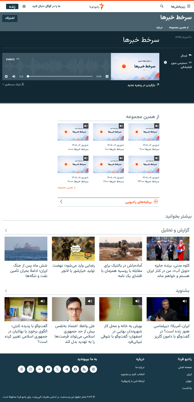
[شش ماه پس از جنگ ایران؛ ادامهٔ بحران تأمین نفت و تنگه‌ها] (26, 249)
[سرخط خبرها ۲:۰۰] (143, 132)
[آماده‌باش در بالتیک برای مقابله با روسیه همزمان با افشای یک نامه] (120, 249)
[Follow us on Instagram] (30, 369)
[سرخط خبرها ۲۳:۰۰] (143, 164)
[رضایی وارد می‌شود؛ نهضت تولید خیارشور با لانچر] (73, 249)
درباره (159, 27)
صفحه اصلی (185, 368)
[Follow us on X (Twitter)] (57, 369)
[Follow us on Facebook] (75, 369)
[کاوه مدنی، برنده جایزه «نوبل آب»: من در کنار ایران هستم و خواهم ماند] (168, 249)
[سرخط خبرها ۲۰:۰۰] (73, 164)
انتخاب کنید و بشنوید (132, 375)
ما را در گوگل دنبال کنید (46, 6)
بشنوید (182, 291)
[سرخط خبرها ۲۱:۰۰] (108, 164)
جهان (189, 382)
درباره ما (139, 368)
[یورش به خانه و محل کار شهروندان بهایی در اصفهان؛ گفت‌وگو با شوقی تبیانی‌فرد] (120, 309)
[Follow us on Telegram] (66, 369)
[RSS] (84, 369)
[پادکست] (24, 6)
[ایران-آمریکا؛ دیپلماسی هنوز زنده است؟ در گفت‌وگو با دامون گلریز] (168, 309)
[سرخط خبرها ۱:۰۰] (108, 132)
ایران (189, 375)
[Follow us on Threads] (21, 369)
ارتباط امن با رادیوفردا (132, 382)
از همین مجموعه (179, 27)
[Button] (186, 56)
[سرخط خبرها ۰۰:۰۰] (73, 132)
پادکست (187, 388)
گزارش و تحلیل (175, 230)
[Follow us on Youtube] (48, 369)
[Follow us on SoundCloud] (39, 369)
